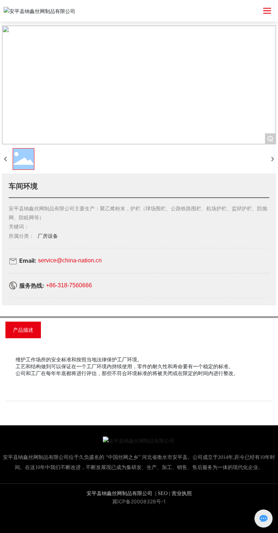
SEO (163, 493)
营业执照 (182, 493)
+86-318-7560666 (69, 285)
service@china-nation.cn (70, 260)
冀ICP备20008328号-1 (139, 501)
